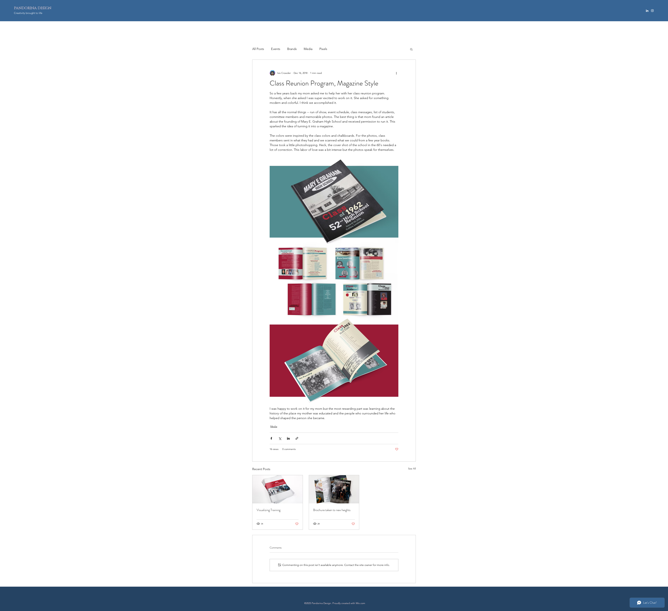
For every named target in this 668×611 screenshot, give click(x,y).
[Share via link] (297, 438)
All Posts (258, 49)
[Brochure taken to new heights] (334, 489)
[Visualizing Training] (277, 489)
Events (275, 49)
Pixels (323, 49)
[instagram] (652, 10)
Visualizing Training (268, 510)
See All (412, 468)
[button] (411, 49)
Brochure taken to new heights (332, 510)
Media (308, 49)
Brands (292, 49)
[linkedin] (647, 10)
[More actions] (396, 73)
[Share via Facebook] (271, 438)
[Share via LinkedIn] (288, 438)
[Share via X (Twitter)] (279, 438)
